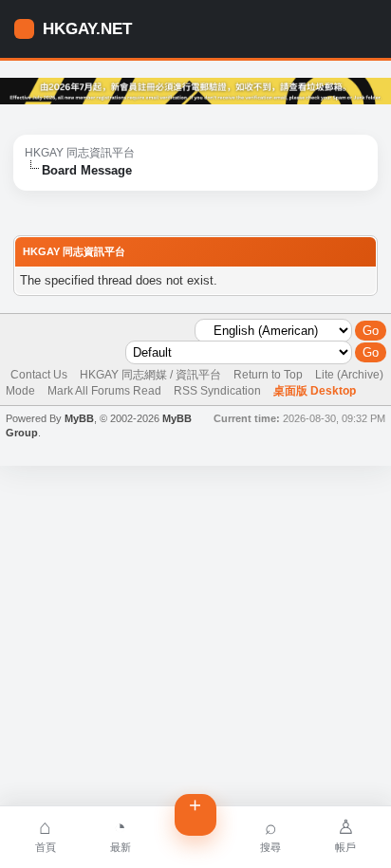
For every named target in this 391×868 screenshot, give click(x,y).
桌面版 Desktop (314, 390)
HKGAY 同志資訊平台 (80, 152)
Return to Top (268, 374)
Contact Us (38, 374)
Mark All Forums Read (104, 390)
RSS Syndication (217, 390)
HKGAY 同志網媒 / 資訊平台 (150, 374)
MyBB (79, 418)
